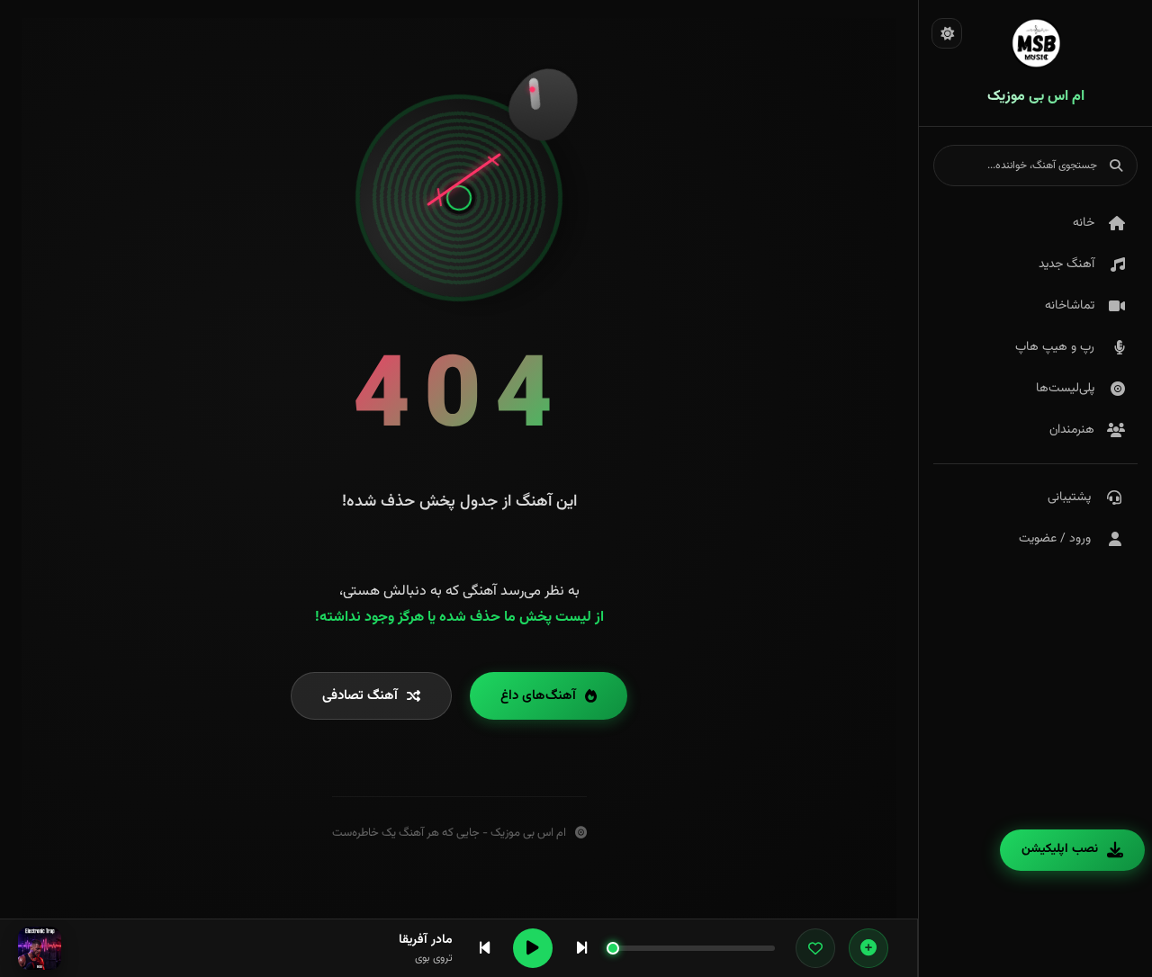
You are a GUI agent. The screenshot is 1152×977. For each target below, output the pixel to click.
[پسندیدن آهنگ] (815, 948)
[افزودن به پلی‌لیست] (868, 948)
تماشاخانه (1069, 306)
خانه (1083, 223)
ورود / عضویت (1055, 539)
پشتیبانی (1069, 497)
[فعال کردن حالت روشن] (947, 33)
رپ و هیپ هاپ (1054, 347)
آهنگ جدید (1066, 264)
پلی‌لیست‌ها (1065, 389)
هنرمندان (1071, 430)
